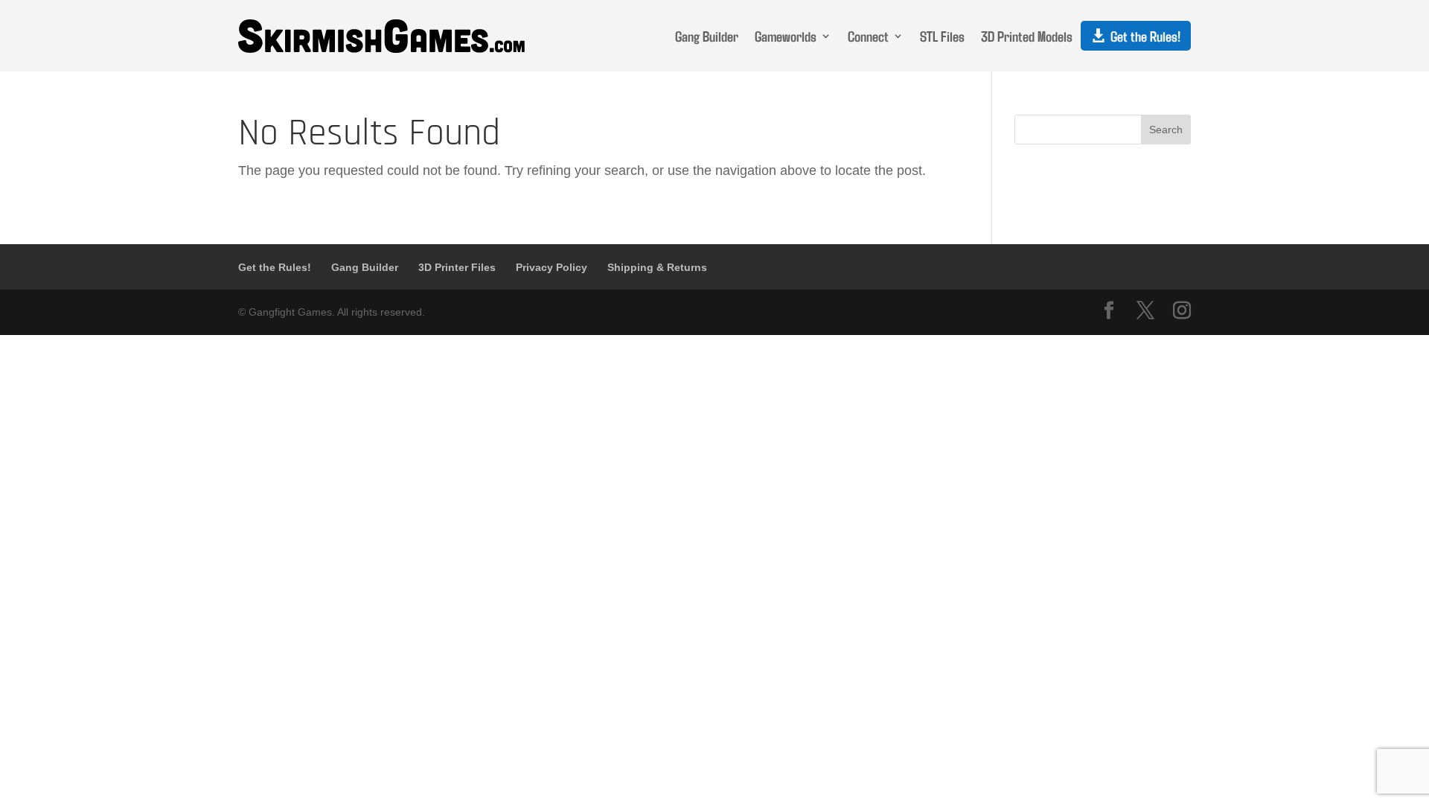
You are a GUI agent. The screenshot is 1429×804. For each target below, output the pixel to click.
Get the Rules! (1145, 36)
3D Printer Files (457, 267)
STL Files (942, 36)
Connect (868, 36)
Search (1166, 129)
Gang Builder (706, 36)
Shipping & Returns (657, 267)
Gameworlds (785, 36)
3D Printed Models (1026, 36)
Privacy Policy (551, 267)
